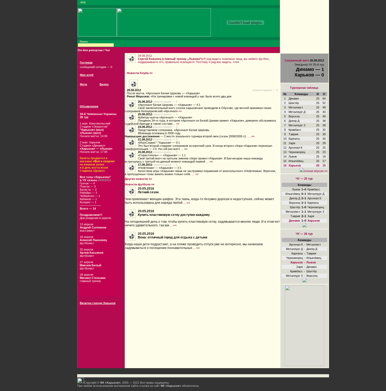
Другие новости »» (138, 178)
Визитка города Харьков (98, 303)
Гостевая (86, 62)
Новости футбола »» (139, 184)
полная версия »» (315, 171)
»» (234, 62)
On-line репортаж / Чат (94, 50)
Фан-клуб (86, 74)
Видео (104, 84)
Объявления (89, 106)
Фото (83, 84)
